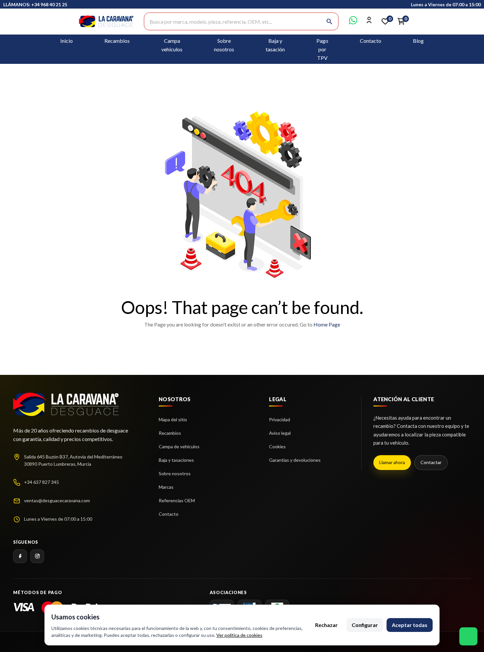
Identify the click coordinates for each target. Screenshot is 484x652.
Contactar (431, 462)
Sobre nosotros (175, 473)
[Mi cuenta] (369, 22)
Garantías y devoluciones (295, 460)
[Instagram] (37, 556)
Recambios (117, 41)
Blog (418, 41)
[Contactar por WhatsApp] (353, 22)
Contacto (370, 41)
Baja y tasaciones (176, 460)
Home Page (326, 324)
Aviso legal (280, 433)
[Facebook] (20, 556)
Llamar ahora (392, 462)
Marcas (166, 487)
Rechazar (326, 625)
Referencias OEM (177, 500)
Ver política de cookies (239, 635)
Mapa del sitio (173, 419)
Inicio (66, 41)
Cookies (277, 446)
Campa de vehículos (179, 446)
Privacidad (279, 419)
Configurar (365, 625)
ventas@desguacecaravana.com (57, 500)
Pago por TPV (322, 49)
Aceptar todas (409, 625)
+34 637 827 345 (41, 482)
